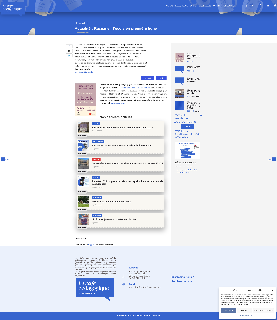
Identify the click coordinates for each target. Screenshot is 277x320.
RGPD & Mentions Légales (131, 315)
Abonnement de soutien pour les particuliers (193, 91)
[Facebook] (260, 5)
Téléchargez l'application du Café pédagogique (187, 134)
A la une (169, 6)
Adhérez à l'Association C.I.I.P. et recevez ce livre (193, 56)
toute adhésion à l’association (135, 88)
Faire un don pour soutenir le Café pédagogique (193, 79)
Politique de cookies (246, 316)
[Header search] (246, 6)
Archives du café (182, 281)
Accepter (229, 311)
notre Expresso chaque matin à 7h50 (95, 273)
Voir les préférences (263, 311)
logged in (91, 245)
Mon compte (228, 6)
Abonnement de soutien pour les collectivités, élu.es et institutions (193, 105)
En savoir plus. (118, 103)
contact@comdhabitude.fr (186, 170)
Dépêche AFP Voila (84, 72)
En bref (193, 6)
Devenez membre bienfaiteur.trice (193, 67)
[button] (273, 290)
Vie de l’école (205, 6)
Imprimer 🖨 (147, 78)
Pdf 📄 (161, 78)
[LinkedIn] (268, 5)
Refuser (244, 311)
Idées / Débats (181, 6)
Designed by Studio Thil (151, 315)
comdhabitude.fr (182, 173)
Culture (216, 6)
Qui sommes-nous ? (182, 277)
